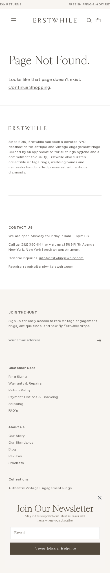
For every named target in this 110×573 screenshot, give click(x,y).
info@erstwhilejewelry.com (61, 258)
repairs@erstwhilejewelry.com (48, 266)
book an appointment (62, 249)
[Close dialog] (100, 498)
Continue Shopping (29, 87)
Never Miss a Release (55, 548)
